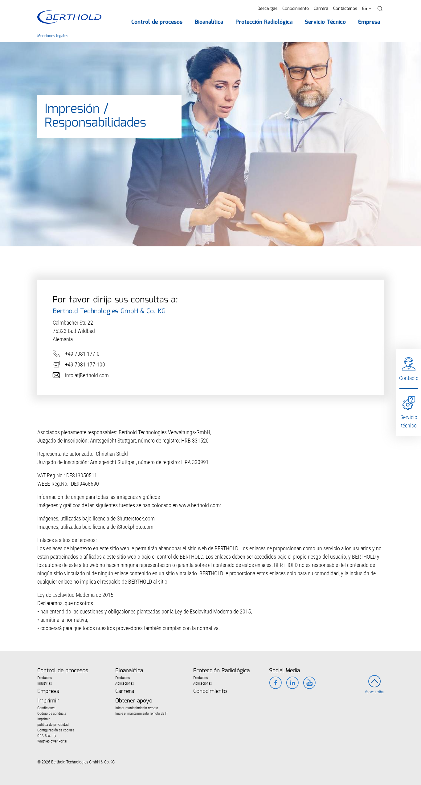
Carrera (321, 8)
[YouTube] (309, 683)
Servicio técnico (408, 421)
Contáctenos (345, 8)
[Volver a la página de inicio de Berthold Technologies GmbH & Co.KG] (69, 17)
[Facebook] (275, 683)
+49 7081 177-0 (82, 353)
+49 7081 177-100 (85, 364)
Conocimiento (295, 8)
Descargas (267, 8)
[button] (380, 8)
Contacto (409, 378)
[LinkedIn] (292, 683)
